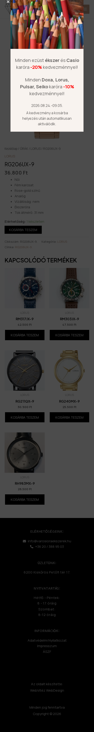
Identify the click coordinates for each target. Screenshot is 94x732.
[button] (8, 1)
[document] (47, 366)
